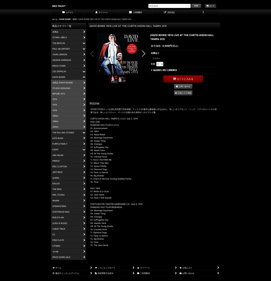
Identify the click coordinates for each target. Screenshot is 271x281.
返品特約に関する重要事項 (165, 70)
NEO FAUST (58, 6)
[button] (203, 13)
